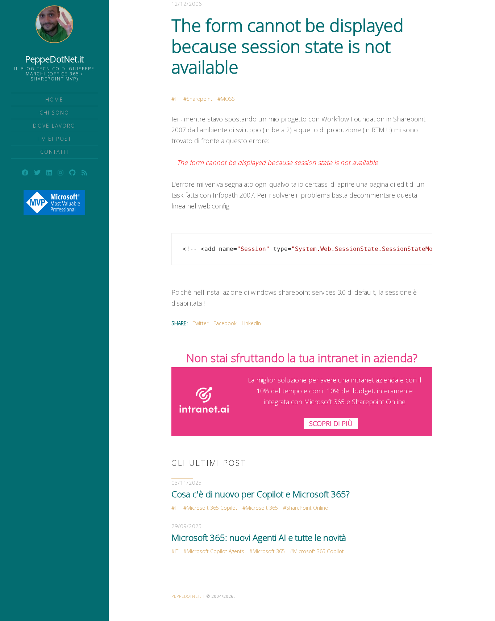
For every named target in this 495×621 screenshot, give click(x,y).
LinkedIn (251, 323)
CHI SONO (54, 112)
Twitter (200, 323)
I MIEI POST (54, 138)
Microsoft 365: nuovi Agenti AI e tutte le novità (258, 537)
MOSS (228, 98)
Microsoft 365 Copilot (212, 507)
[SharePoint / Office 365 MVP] (54, 202)
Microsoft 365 (262, 507)
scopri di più (331, 423)
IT (176, 98)
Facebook (225, 323)
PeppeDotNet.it (54, 59)
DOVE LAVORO (54, 125)
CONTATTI (54, 151)
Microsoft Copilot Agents (215, 551)
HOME (54, 99)
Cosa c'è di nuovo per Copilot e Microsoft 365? (260, 494)
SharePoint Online (307, 507)
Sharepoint (199, 98)
